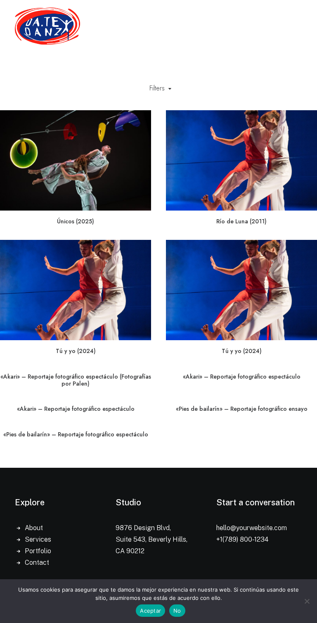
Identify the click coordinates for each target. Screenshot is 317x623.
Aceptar (150, 610)
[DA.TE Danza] (47, 26)
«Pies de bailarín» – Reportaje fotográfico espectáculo (75, 434)
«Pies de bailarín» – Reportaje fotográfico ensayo (242, 409)
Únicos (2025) (75, 221)
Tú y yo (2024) (76, 351)
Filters (157, 88)
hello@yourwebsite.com (251, 528)
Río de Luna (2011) (241, 221)
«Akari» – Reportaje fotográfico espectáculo (241, 376)
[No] (307, 601)
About (34, 528)
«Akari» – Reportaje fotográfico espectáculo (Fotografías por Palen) (75, 380)
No (177, 610)
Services (38, 539)
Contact (37, 562)
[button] (75, 160)
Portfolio (38, 551)
